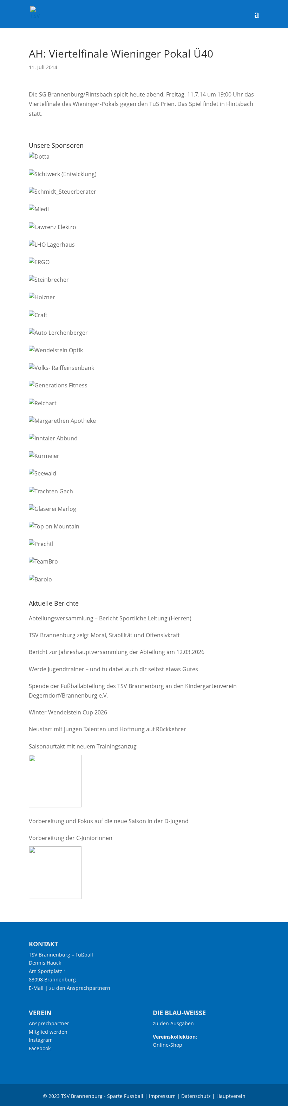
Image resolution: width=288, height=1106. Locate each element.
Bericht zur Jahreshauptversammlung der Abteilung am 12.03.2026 (116, 652)
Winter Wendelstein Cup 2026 (68, 712)
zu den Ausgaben (173, 1023)
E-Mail (36, 988)
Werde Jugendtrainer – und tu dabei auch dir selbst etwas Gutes (113, 669)
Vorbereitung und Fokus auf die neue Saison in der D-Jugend (109, 821)
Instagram (41, 1040)
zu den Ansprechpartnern (79, 988)
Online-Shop (167, 1044)
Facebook (40, 1048)
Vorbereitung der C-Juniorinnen (70, 838)
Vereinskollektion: (175, 1036)
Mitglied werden (48, 1031)
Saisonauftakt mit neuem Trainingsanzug (83, 746)
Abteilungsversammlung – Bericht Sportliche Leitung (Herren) (110, 618)
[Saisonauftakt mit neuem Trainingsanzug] (55, 781)
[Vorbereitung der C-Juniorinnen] (55, 872)
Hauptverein (231, 1096)
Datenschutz (196, 1096)
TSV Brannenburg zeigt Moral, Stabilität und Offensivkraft (104, 635)
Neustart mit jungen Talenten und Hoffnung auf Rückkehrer (107, 729)
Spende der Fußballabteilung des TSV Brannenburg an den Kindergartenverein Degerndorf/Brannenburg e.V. (133, 690)
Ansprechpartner (49, 1023)
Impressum (162, 1096)
